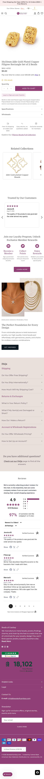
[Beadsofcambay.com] (22, 13)
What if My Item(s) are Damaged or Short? (18, 411)
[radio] (31, 499)
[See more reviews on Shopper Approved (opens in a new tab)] (17, 547)
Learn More (21, 269)
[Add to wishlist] (1, 17)
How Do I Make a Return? (13, 420)
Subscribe (22, 727)
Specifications (8, 109)
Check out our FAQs (13, 461)
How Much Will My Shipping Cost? (17, 389)
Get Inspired (10, 347)
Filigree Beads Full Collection (24, 135)
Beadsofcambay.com (14, 754)
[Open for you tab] (37, 772)
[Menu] (2, 13)
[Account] (34, 13)
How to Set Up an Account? (14, 441)
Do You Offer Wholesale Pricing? (17, 434)
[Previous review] (2, 217)
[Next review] (41, 217)
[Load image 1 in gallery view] (22, 37)
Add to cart (28, 88)
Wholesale (6, 114)
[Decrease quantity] (3, 88)
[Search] (7, 13)
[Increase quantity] (11, 88)
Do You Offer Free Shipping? (15, 375)
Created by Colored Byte (31, 754)
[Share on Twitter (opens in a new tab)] (14, 547)
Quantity (5, 84)
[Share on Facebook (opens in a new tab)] (11, 547)
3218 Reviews (15, 508)
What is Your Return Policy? (14, 403)
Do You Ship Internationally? (15, 382)
